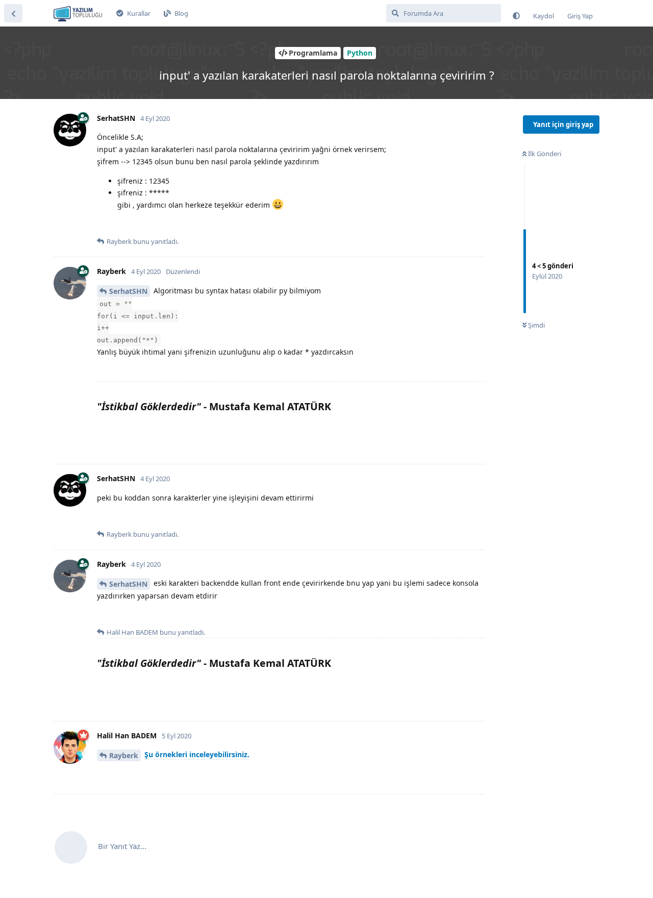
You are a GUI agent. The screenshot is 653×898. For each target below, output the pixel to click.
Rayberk (123, 755)
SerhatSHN (128, 291)
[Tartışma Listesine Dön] (13, 13)
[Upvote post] (103, 225)
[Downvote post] (124, 225)
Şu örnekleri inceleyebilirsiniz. (196, 754)
